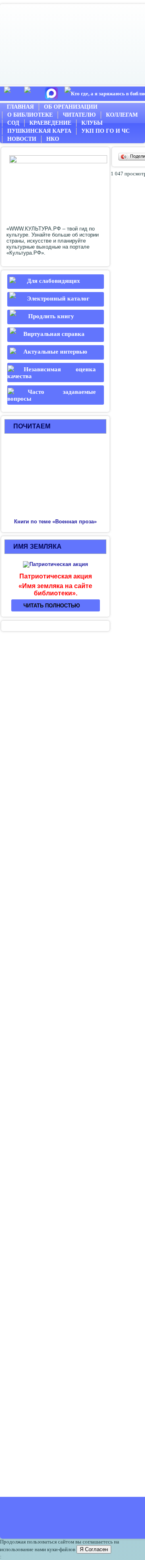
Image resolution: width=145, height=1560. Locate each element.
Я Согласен (94, 1549)
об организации (70, 107)
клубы (92, 123)
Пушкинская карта (39, 131)
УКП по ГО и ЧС (105, 131)
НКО (52, 139)
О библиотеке (30, 115)
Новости (21, 139)
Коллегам (122, 115)
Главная (20, 107)
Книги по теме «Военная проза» (55, 522)
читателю (79, 115)
